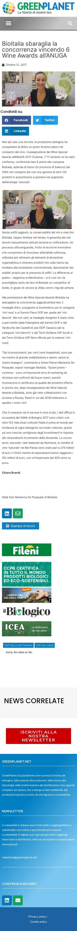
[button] (8, 23)
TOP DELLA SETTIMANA (18, 645)
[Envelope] (18, 513)
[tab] (18, 645)
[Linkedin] (7, 513)
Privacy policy (37, 916)
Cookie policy (38, 921)
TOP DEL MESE (45, 645)
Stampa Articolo (23, 526)
